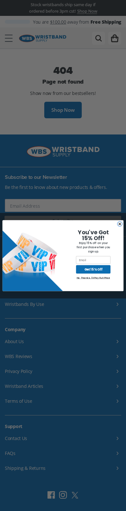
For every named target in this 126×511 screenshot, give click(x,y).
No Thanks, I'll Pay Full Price (93, 277)
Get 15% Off (93, 269)
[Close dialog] (119, 223)
